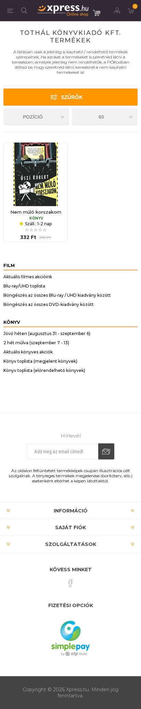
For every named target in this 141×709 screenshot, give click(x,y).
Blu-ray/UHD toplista (24, 286)
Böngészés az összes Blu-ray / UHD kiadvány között (57, 295)
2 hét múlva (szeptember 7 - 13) (36, 342)
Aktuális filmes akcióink (27, 276)
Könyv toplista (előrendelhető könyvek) (44, 370)
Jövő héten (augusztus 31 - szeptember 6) (46, 333)
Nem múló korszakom (35, 212)
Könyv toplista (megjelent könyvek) (40, 361)
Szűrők (72, 97)
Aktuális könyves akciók (28, 351)
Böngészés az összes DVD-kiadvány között (48, 304)
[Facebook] (70, 583)
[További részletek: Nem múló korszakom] (35, 174)
